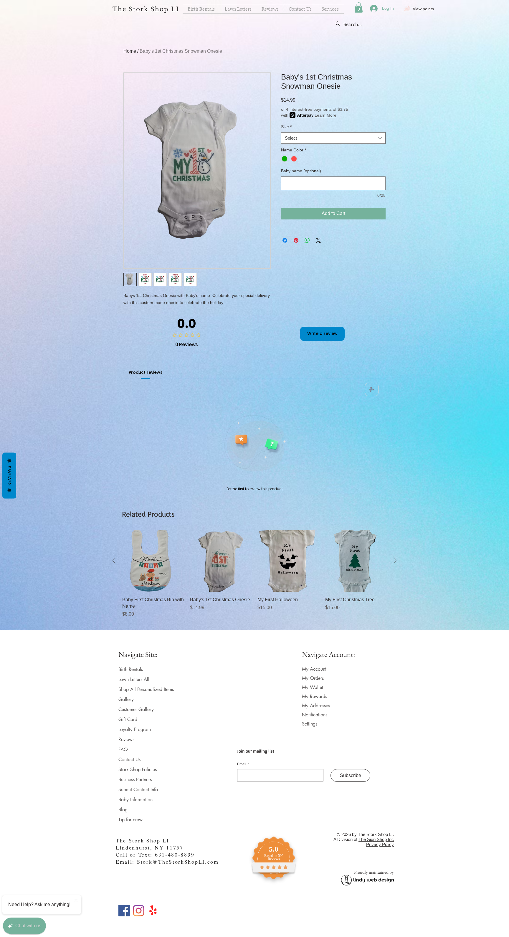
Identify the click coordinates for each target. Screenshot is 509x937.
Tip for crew (130, 820)
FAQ (123, 749)
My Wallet (312, 687)
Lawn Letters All (133, 679)
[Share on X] (318, 240)
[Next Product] (395, 560)
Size (286, 126)
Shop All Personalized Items (146, 689)
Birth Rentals (130, 669)
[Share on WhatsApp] (307, 240)
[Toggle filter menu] (372, 389)
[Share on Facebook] (284, 240)
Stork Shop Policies (137, 769)
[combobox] (333, 138)
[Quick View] (153, 561)
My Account (314, 669)
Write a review (322, 333)
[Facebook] (124, 910)
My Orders (313, 678)
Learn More (325, 115)
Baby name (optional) (301, 170)
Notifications (314, 715)
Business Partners (135, 779)
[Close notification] (76, 900)
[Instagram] (138, 910)
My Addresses (316, 706)
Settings (309, 724)
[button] (358, 7)
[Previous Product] (113, 560)
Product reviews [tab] (146, 372)
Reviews (126, 739)
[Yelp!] (153, 910)
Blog (123, 810)
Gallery (126, 699)
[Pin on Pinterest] (296, 240)
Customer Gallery (136, 709)
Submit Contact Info (138, 789)
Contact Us (129, 759)
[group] (254, 577)
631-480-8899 (174, 854)
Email (243, 764)
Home (129, 51)
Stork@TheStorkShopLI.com (178, 861)
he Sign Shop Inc (377, 839)
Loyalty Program (134, 729)
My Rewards (314, 696)
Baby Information (135, 799)
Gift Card (127, 719)
